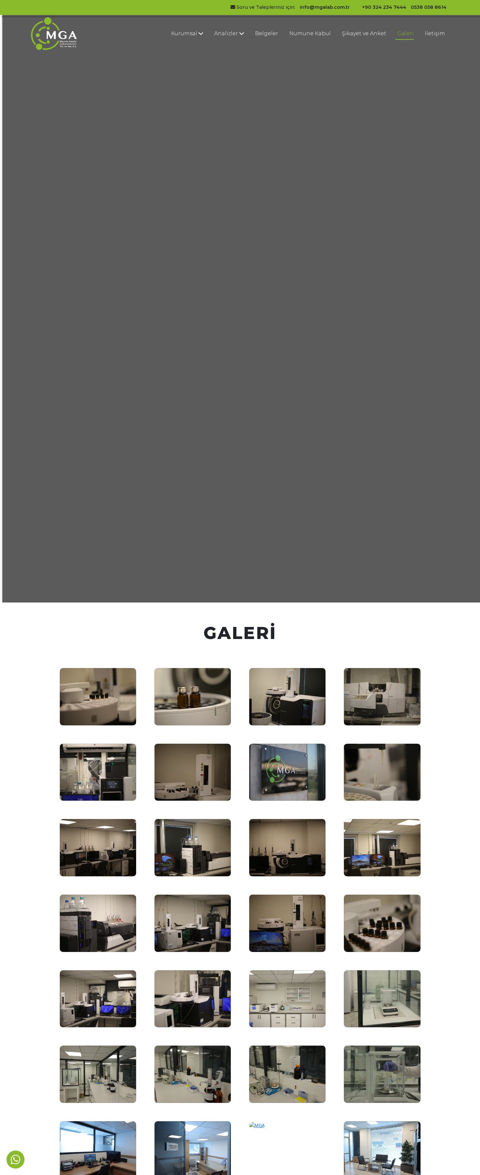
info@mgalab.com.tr (325, 7)
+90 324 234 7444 (384, 7)
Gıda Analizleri (223, 51)
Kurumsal (185, 33)
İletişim (435, 33)
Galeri (405, 33)
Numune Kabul (310, 33)
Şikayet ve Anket (364, 33)
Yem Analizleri (223, 71)
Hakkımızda (184, 47)
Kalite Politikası (180, 63)
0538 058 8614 (428, 7)
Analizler (226, 33)
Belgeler (266, 33)
